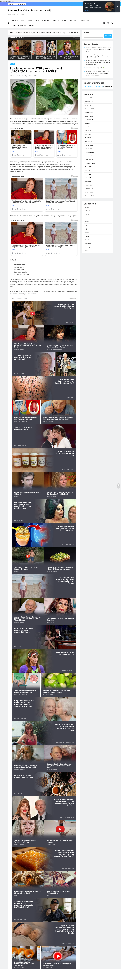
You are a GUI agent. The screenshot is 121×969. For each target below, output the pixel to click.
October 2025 (89, 116)
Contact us (45, 20)
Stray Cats (88, 243)
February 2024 (89, 189)
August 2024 (88, 167)
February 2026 (89, 101)
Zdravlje (31, 25)
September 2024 (90, 163)
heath (86, 225)
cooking (87, 214)
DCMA (64, 20)
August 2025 (88, 123)
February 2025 (89, 145)
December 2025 (89, 109)
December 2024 (89, 152)
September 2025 (90, 120)
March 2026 (88, 98)
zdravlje (87, 251)
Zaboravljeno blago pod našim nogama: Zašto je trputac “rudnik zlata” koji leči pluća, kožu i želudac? (98, 49)
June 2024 (88, 174)
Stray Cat (87, 240)
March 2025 (88, 141)
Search (86, 32)
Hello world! (108, 86)
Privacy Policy (73, 20)
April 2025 (88, 138)
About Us (15, 20)
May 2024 (88, 178)
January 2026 (89, 105)
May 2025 (88, 134)
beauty (87, 207)
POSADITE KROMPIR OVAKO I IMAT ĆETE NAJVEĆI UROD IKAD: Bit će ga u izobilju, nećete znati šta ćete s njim (97, 73)
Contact (37, 20)
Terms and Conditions (19, 25)
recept (87, 236)
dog (86, 218)
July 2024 (87, 170)
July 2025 (87, 127)
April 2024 (88, 181)
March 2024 (88, 185)
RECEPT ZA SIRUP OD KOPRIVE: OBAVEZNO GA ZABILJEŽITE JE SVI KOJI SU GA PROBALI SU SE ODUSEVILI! (98, 62)
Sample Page (84, 20)
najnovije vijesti (89, 229)
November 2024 (89, 156)
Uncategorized (89, 247)
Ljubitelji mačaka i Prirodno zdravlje (30, 10)
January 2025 (89, 149)
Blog (22, 20)
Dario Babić (14, 76)
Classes (29, 20)
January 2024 (89, 192)
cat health (88, 211)
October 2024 (89, 160)
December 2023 (89, 196)
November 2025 (89, 112)
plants (12, 64)
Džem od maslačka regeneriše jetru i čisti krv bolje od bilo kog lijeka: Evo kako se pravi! (98, 56)
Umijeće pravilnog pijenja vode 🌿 (95, 68)
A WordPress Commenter (94, 87)
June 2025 (88, 130)
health (87, 222)
